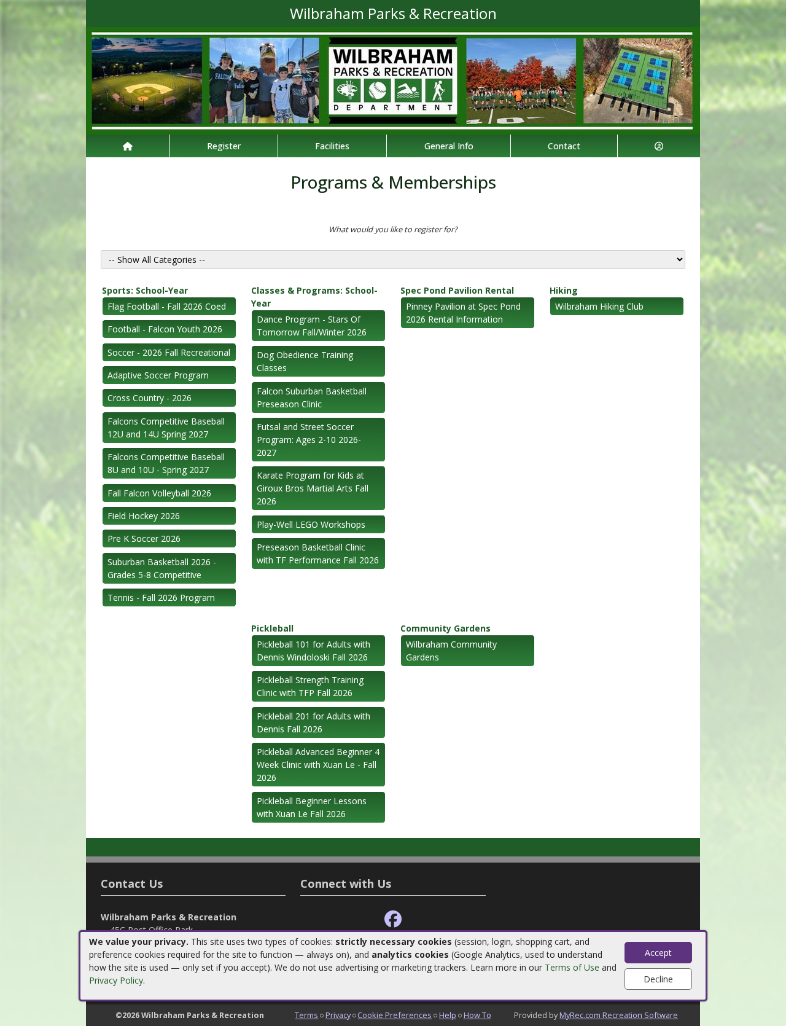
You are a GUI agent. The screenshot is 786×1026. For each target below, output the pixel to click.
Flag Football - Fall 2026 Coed (166, 306)
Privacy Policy (116, 980)
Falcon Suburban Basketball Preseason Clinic (312, 397)
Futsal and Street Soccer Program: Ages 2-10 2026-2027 (309, 439)
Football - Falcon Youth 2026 (164, 329)
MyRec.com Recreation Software (618, 1014)
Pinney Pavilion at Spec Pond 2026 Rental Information (463, 312)
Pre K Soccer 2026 (144, 538)
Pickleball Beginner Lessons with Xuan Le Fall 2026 (312, 807)
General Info (448, 146)
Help (447, 1014)
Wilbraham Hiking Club (599, 306)
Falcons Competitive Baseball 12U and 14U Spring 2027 (166, 427)
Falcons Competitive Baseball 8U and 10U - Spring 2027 (166, 463)
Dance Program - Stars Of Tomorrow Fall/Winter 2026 (312, 325)
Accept (658, 952)
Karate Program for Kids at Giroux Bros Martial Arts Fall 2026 (312, 488)
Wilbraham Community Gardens (451, 650)
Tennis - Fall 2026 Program (161, 597)
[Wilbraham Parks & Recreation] (393, 79)
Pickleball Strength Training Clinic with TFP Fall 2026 (310, 686)
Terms (306, 1014)
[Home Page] (127, 146)
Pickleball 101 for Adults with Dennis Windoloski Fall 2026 (313, 650)
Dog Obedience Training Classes (305, 361)
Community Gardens (445, 628)
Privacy (338, 1014)
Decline (658, 979)
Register (224, 146)
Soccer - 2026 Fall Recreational (168, 352)
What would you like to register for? (393, 229)
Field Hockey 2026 (143, 516)
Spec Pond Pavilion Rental (457, 290)
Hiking (564, 290)
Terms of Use (572, 967)
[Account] (659, 146)
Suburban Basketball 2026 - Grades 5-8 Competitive (161, 568)
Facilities (332, 146)
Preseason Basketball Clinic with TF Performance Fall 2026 (318, 553)
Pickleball (272, 628)
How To (477, 1014)
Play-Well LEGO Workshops (311, 524)
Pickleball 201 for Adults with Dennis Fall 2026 (313, 722)
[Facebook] (393, 919)
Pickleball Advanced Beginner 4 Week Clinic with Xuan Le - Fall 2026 (318, 764)
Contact (564, 146)
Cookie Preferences (394, 1014)
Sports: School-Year (145, 290)
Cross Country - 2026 (149, 398)
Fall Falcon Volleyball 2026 (159, 493)
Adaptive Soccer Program (158, 375)
